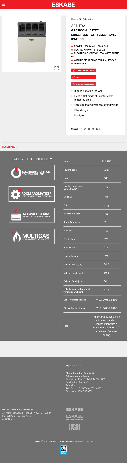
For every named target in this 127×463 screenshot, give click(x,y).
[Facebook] (81, 129)
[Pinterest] (93, 129)
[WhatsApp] (100, 129)
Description (9, 147)
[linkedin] (97, 129)
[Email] (89, 129)
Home (74, 19)
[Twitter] (85, 129)
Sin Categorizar (86, 19)
